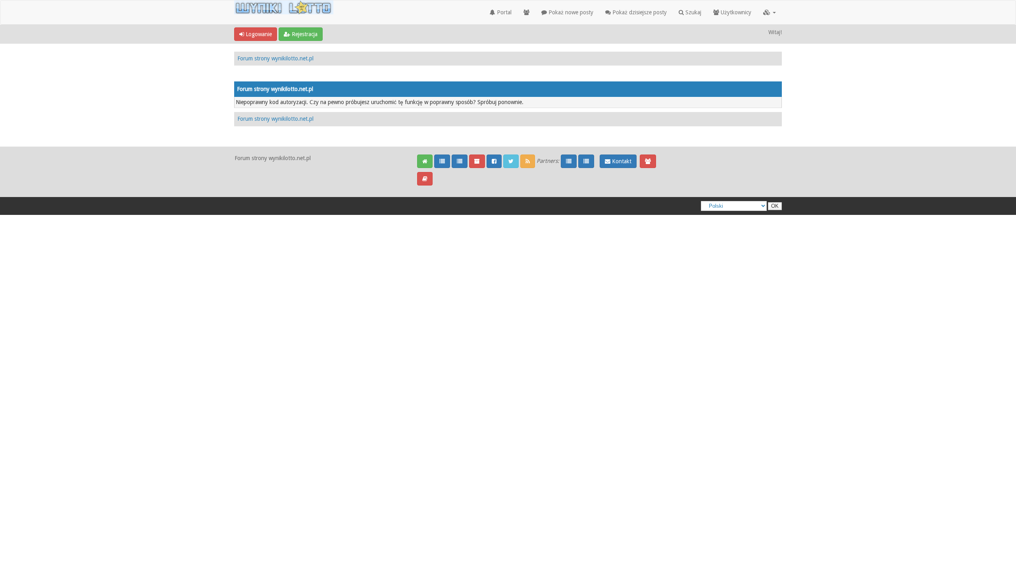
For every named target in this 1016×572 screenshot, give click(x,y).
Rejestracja (304, 34)
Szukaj (692, 12)
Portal (503, 12)
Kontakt (620, 161)
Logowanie (258, 34)
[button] (769, 12)
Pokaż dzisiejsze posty (639, 12)
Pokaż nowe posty (570, 12)
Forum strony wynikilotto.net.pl (275, 58)
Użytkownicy (735, 12)
